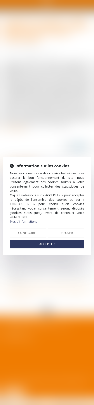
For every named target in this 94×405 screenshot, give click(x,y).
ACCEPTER (47, 244)
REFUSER (66, 233)
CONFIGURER (28, 233)
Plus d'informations (23, 221)
